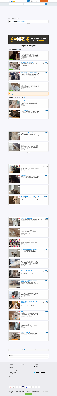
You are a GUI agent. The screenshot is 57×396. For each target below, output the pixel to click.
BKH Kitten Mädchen (24, 259)
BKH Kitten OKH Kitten (24, 165)
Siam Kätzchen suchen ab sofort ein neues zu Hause (30, 196)
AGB (10, 368)
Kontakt (10, 375)
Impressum (11, 377)
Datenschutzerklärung (12, 372)
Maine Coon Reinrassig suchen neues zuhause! (29, 72)
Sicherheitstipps (11, 367)
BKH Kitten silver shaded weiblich (26, 218)
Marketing (10, 376)
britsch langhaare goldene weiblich (27, 100)
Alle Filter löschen (23, 21)
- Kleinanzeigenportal (23, 366)
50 (24, 97)
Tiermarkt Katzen (16, 21)
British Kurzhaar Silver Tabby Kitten (27, 62)
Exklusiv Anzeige (11, 383)
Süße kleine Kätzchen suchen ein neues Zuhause (29, 249)
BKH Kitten (22, 322)
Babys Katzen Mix (24, 228)
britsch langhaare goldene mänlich (27, 132)
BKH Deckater (23, 311)
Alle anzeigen (19, 49)
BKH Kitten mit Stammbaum (26, 332)
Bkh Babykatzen (23, 175)
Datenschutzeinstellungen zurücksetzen (13, 370)
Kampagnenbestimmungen (13, 379)
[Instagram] (36, 366)
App (29, 1)
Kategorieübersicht (12, 373)
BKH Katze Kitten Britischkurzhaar (27, 270)
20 (22, 97)
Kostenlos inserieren (44, 1)
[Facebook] (34, 366)
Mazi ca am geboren (24, 110)
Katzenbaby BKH (23, 239)
